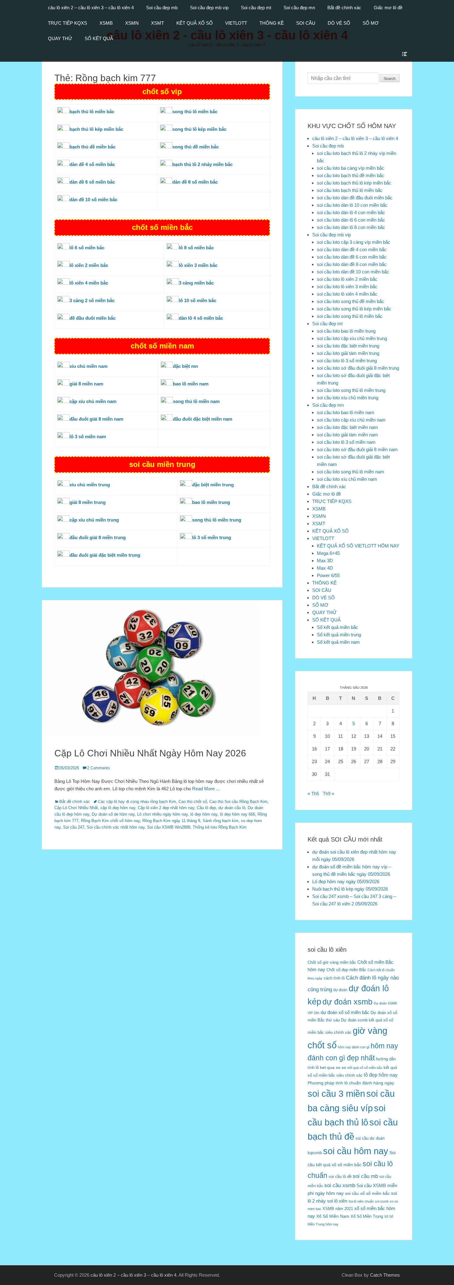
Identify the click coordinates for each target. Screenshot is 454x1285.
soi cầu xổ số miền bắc (367, 1193)
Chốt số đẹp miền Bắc (346, 969)
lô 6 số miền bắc (86, 247)
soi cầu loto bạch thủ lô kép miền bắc (354, 182)
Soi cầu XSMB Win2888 (168, 827)
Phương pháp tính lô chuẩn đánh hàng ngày (351, 1083)
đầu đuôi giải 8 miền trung (97, 537)
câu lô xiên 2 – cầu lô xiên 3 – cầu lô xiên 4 (91, 7)
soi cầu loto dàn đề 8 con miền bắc (352, 264)
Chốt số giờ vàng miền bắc (332, 962)
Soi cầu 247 (73, 827)
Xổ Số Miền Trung (367, 1216)
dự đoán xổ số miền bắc (345, 1012)
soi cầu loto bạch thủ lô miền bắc (350, 190)
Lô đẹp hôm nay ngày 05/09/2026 (345, 881)
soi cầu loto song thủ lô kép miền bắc (354, 308)
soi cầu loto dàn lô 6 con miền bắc (351, 219)
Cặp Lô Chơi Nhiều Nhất (76, 807)
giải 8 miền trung (87, 502)
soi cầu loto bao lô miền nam (345, 412)
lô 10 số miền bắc (197, 300)
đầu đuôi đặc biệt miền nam (202, 419)
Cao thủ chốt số (193, 801)
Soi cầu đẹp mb (162, 7)
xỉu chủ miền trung (89, 484)
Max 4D (325, 568)
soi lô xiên (337, 1201)
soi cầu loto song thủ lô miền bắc (350, 316)
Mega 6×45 (328, 553)
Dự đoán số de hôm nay (113, 814)
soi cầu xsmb (339, 1185)
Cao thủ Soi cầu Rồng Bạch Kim (238, 801)
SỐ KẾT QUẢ (99, 38)
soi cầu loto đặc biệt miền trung (348, 345)
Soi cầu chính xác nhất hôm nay (116, 827)
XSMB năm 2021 (337, 1208)
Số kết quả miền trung (339, 634)
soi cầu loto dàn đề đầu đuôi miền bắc (355, 197)
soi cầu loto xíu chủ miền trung (347, 397)
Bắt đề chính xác (344, 7)
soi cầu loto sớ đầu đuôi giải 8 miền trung (358, 368)
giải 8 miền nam (86, 383)
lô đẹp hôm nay (203, 814)
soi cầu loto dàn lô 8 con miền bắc (351, 227)
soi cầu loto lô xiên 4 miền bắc (347, 294)
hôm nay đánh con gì (353, 1047)
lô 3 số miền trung (211, 537)
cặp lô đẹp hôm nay (117, 807)
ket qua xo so (333, 1067)
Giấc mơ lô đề (388, 7)
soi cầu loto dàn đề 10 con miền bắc (353, 271)
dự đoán (340, 990)
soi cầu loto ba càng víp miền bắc (350, 168)
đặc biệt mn (185, 366)
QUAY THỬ (60, 38)
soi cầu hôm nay (355, 1151)
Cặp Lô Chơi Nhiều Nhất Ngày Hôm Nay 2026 (150, 753)
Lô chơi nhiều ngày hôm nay (162, 814)
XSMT (157, 23)
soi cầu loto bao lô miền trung (346, 331)
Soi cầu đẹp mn (299, 7)
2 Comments (98, 768)
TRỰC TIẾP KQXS (67, 23)
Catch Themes (385, 1275)
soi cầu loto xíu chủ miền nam (347, 479)
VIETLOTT (236, 23)
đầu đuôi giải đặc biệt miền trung (104, 555)
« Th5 (313, 793)
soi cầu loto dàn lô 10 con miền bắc (352, 205)
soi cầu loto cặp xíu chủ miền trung (352, 338)
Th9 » (328, 793)
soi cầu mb (365, 1176)
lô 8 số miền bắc (196, 247)
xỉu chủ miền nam (88, 366)
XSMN (132, 23)
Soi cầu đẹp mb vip (209, 7)
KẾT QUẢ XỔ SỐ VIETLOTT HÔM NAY (358, 545)
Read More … (206, 788)
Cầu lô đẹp (206, 807)
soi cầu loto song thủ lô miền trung (351, 390)
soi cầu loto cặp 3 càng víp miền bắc (353, 242)
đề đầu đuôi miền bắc (92, 318)
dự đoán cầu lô (231, 807)
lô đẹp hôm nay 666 (237, 814)
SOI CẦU (305, 23)
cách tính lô (334, 978)
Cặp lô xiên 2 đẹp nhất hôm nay (166, 807)
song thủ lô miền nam (196, 401)
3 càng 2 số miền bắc (92, 300)
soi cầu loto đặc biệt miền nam (347, 427)
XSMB (106, 23)
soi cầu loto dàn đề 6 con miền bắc (352, 257)
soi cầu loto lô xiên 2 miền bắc (347, 279)
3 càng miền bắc (196, 282)
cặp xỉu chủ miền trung (94, 519)
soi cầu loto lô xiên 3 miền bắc (347, 286)
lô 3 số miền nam (87, 436)
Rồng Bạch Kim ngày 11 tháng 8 (171, 820)
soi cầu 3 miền (336, 1093)
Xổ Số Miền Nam (332, 1216)
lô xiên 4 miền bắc (88, 282)
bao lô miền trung (211, 502)
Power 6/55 (328, 575)
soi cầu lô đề (340, 1176)
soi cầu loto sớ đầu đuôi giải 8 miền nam (357, 449)
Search (390, 79)
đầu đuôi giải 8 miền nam (96, 419)
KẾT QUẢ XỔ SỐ (194, 23)
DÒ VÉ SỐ (339, 23)
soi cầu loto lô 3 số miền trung (347, 360)
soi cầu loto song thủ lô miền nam (350, 471)
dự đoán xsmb (347, 1002)
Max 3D (325, 560)
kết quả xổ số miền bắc (364, 1068)
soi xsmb (382, 1201)
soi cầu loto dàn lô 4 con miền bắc (351, 212)
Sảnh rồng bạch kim (220, 820)
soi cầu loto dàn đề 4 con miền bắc (352, 249)
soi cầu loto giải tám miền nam (347, 434)
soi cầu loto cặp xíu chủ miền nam (351, 419)
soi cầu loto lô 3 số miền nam (346, 442)
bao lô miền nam (190, 383)
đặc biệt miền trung (213, 484)
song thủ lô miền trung (216, 519)
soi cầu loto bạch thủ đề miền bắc (350, 175)
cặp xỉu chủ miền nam (92, 401)
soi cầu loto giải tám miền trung (348, 353)
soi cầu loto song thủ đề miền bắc (350, 301)
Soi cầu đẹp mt (256, 7)
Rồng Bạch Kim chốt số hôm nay (110, 820)
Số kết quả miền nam (338, 642)
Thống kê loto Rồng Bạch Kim (219, 827)
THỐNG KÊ (271, 23)
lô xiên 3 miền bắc (198, 265)
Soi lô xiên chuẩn (361, 1201)
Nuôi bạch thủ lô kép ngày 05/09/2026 (350, 889)
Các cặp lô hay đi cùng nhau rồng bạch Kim (137, 801)
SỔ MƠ (371, 23)
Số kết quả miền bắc (337, 627)
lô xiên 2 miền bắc (88, 265)
